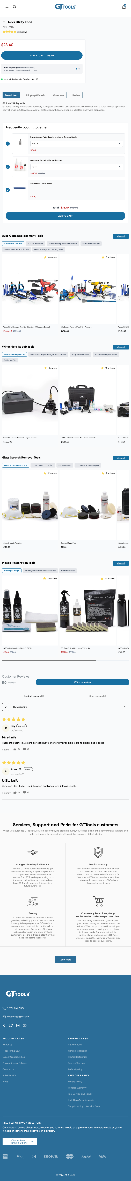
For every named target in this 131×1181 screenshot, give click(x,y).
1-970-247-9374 (15, 1008)
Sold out (87, 639)
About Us (7, 1044)
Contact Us (8, 1069)
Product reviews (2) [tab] (34, 696)
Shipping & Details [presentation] (35, 95)
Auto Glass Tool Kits (13, 243)
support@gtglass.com (17, 1016)
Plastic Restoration (78, 1056)
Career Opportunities (14, 1056)
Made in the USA (11, 1050)
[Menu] (7, 7)
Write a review (82, 682)
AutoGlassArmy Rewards (80, 1100)
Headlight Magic (11, 570)
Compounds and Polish (43, 465)
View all (121, 236)
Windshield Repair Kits (14, 354)
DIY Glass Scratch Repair (88, 465)
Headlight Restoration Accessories (40, 570)
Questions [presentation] (58, 95)
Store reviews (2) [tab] (97, 696)
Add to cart (65, 215)
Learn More (65, 959)
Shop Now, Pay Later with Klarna (84, 1106)
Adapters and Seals (80, 354)
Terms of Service (76, 1063)
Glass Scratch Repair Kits (15, 465)
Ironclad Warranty (77, 1087)
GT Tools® (69, 1175)
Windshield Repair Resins (106, 354)
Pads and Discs (68, 570)
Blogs (5, 1081)
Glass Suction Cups (91, 243)
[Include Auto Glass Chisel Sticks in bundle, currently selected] (8, 190)
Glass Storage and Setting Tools (48, 249)
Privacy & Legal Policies (14, 1063)
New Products (75, 1044)
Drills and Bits (10, 360)
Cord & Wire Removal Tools (16, 249)
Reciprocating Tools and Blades (63, 243)
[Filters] (5, 707)
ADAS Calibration (35, 243)
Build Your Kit (9, 1075)
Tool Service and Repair (80, 1093)
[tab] (11, 95)
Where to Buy (75, 1081)
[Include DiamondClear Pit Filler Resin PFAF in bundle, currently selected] (8, 167)
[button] (9, 31)
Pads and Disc (65, 465)
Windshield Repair (77, 1050)
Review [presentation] (76, 95)
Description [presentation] (11, 95)
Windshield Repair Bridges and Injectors (48, 354)
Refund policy (75, 1069)
